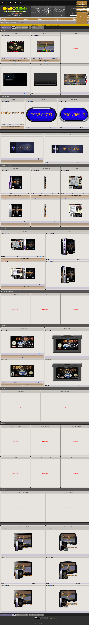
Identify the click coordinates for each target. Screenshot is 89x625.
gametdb (47, 622)
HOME (2, 4)
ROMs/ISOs (41, 27)
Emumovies (43, 622)
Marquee (81, 6)
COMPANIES (55, 19)
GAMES (26, 19)
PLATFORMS (4, 19)
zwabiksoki (56, 58)
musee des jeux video (52, 623)
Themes (81, 21)
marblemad (26, 58)
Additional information (22, 27)
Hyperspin (35, 622)
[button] (9, 77)
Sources (81, 16)
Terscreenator (27, 221)
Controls (34, 27)
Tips (30, 27)
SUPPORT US (20, 4)
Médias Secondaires (82, 12)
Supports (82, 14)
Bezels (81, 18)
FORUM (6, 4)
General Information (6, 27)
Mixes (82, 23)
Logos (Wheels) (82, 4)
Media (13, 27)
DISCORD (11, 4)
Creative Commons (51, 617)
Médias (81, 2)
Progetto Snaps (46, 623)
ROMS (40, 19)
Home (2, 22)
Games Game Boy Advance (11, 22)
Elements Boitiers (81, 8)
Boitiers (81, 10)
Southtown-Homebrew (13, 622)
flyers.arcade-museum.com (53, 622)
